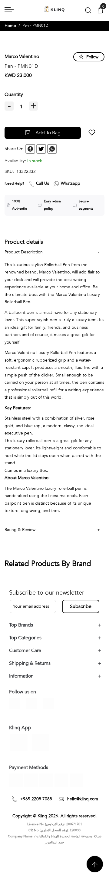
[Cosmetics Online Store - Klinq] (54, 9)
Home (10, 26)
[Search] (88, 12)
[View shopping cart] (100, 10)
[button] (92, 133)
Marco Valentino (22, 56)
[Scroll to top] (95, 864)
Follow (92, 57)
